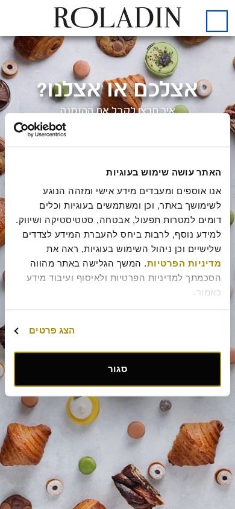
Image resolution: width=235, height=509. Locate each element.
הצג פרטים (52, 330)
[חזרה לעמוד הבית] (217, 21)
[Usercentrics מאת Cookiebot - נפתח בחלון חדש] (66, 130)
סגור (117, 369)
